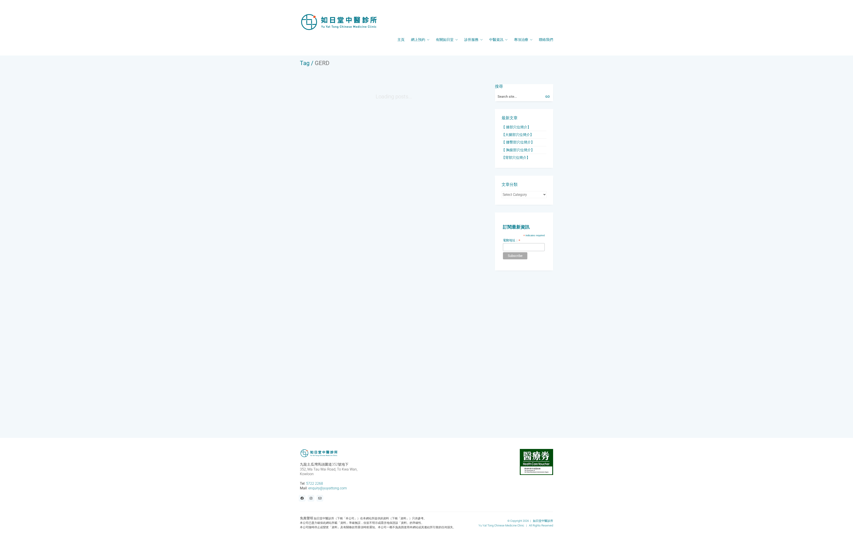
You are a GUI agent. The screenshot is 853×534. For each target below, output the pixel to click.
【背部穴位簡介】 (516, 157)
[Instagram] (311, 498)
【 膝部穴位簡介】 (516, 127)
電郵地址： (511, 240)
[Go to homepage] (339, 22)
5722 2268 (314, 483)
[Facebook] (302, 498)
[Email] (320, 498)
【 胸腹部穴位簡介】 (518, 150)
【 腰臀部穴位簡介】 (518, 142)
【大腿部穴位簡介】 (518, 135)
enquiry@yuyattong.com (327, 488)
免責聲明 (306, 518)
